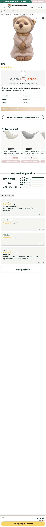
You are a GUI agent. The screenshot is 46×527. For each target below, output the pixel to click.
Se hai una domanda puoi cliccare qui (23, 118)
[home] (16, 5)
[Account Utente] (33, 6)
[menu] (3, 6)
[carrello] (41, 6)
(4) (30, 178)
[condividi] (43, 18)
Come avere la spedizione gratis (14, 1)
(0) (30, 180)
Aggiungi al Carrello (24, 524)
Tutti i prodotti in (23, 270)
